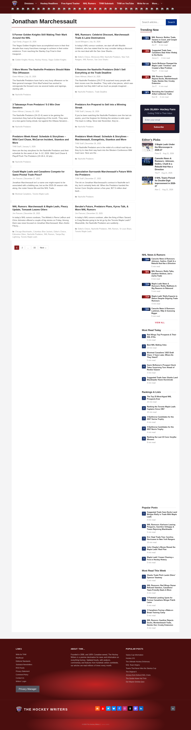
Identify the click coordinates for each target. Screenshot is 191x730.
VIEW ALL (160, 323)
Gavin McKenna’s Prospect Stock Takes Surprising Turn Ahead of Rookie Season (161, 367)
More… (155, 3)
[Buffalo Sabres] (24, 10)
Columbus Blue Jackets (43, 232)
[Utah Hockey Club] (153, 10)
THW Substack (106, 3)
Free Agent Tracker (70, 3)
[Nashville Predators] (91, 10)
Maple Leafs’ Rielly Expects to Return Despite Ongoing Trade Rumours (165, 298)
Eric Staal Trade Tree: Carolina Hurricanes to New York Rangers (161, 538)
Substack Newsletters (24, 665)
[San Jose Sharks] (127, 10)
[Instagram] (124, 708)
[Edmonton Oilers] (65, 10)
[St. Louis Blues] (138, 10)
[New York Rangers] (107, 10)
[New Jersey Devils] (96, 10)
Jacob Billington (81, 42)
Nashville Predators (113, 57)
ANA (148, 51)
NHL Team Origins (133, 665)
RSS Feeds (20, 668)
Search (171, 22)
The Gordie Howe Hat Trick (136, 678)
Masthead (19, 658)
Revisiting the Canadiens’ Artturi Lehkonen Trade (163, 93)
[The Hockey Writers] (15, 3)
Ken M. (155, 97)
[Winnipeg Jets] (174, 10)
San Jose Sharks (101, 60)
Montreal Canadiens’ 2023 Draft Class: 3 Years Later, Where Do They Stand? (160, 355)
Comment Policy (22, 675)
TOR (148, 64)
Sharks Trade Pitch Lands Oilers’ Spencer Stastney (161, 576)
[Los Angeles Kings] (76, 10)
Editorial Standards (23, 661)
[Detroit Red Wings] (60, 10)
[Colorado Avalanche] (45, 10)
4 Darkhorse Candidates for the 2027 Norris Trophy (160, 428)
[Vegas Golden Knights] (163, 10)
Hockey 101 (130, 658)
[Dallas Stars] (55, 10)
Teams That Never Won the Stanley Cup (141, 668)
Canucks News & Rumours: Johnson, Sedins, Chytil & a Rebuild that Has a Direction (164, 164)
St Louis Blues (125, 229)
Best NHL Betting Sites (157, 345)
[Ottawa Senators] (112, 10)
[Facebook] (119, 708)
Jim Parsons (17, 178)
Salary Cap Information (134, 655)
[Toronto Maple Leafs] (148, 10)
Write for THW (21, 654)
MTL (148, 77)
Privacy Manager (27, 689)
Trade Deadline (101, 92)
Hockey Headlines (49, 3)
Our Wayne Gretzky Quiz (135, 682)
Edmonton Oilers (19, 234)
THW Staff (79, 111)
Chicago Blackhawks (23, 232)
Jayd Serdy (17, 42)
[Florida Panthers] (71, 10)
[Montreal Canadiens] (86, 10)
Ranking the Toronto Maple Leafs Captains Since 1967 (161, 408)
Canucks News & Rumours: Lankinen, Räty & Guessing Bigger (163, 310)
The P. (154, 71)
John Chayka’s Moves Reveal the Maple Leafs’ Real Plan (161, 548)
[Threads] (130, 708)
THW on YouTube (125, 3)
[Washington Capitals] (168, 10)
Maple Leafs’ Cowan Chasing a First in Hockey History (160, 558)
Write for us (143, 3)
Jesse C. (155, 58)
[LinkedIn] (141, 708)
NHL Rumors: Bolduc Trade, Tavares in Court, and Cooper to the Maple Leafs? (164, 39)
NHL (147, 38)
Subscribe (159, 127)
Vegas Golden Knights (57, 60)
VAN (147, 259)
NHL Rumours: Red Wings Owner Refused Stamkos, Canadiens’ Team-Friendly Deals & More (161, 587)
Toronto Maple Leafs (40, 194)
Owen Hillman (18, 76)
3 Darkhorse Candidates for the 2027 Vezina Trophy (160, 418)
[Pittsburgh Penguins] (122, 10)
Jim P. (154, 45)
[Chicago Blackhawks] (40, 10)
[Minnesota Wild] (81, 10)
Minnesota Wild (97, 57)
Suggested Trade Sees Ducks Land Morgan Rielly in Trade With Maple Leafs (162, 514)
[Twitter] (108, 708)
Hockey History (41, 60)
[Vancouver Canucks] (158, 10)
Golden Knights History (24, 60)
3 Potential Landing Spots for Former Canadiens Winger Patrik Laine (161, 600)
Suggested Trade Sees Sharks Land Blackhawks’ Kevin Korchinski (162, 378)
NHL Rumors (89, 3)
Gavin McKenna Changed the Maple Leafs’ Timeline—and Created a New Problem (164, 65)
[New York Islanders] (101, 10)
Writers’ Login (21, 681)
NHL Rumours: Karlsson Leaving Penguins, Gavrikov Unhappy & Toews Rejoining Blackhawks (161, 527)
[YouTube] (103, 708)
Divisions (29, 3)
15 (35, 247)
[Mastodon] (135, 708)
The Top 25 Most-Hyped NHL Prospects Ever (159, 398)
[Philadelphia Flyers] (117, 10)
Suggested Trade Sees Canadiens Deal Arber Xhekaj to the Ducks (164, 52)
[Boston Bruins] (19, 10)
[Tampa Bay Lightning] (143, 10)
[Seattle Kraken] (132, 10)
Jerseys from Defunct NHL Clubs (138, 675)
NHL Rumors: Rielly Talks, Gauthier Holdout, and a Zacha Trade (162, 273)
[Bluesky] (114, 708)
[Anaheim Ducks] (14, 10)
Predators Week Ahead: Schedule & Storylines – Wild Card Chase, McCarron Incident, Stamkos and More (40, 139)
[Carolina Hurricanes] (34, 10)
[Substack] (97, 708)
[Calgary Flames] (29, 10)
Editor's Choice (84, 57)
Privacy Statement (23, 671)
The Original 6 (131, 672)
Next (43, 248)
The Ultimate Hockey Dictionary (138, 662)
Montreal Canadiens (23, 194)
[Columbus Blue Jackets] (50, 10)
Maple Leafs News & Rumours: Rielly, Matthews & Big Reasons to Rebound (164, 286)
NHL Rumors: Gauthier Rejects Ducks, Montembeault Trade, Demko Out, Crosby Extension (164, 79)
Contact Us (20, 678)
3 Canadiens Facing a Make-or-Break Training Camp (160, 611)
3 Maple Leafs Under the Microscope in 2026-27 (165, 147)
